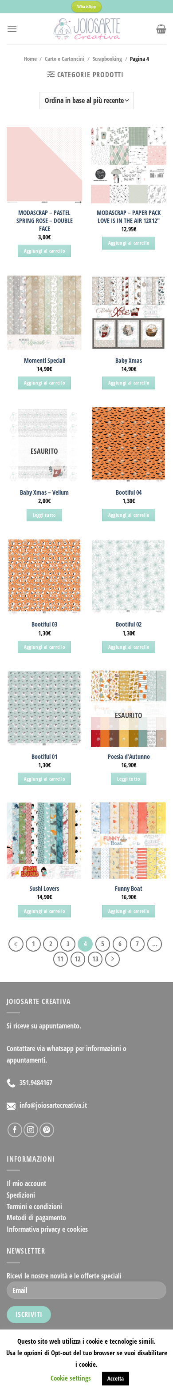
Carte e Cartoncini (64, 59)
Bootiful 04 (129, 492)
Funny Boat (128, 889)
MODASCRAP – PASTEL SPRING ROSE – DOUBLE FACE (44, 220)
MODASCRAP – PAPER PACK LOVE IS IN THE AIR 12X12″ (129, 216)
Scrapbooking (107, 59)
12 (78, 958)
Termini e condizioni (34, 1206)
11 (60, 958)
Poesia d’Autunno (129, 757)
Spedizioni (21, 1195)
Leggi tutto (44, 515)
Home (30, 59)
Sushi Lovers (44, 889)
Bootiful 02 (129, 624)
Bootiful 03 (44, 624)
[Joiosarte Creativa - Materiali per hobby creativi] (86, 28)
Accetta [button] (115, 1378)
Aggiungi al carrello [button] (44, 250)
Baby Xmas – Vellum (44, 492)
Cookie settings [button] (71, 1377)
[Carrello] (161, 29)
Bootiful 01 (44, 757)
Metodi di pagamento (36, 1217)
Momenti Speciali (44, 361)
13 (95, 958)
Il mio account (26, 1183)
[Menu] (12, 29)
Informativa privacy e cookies (47, 1229)
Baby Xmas (128, 361)
